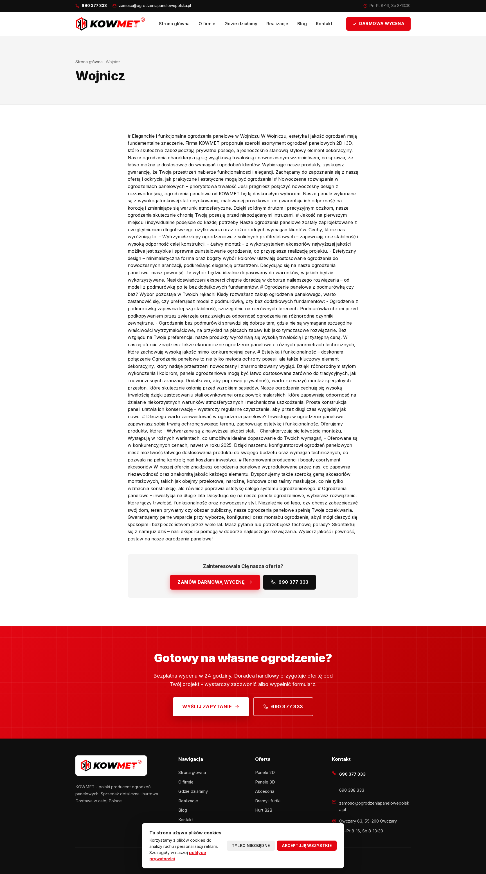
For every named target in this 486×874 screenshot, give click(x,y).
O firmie (207, 23)
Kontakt (324, 23)
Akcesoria (264, 791)
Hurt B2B (263, 810)
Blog (302, 23)
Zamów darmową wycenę (211, 582)
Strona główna (174, 23)
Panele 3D (265, 782)
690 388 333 (351, 790)
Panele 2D (265, 772)
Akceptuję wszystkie (307, 845)
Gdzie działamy (240, 23)
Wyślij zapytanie (207, 706)
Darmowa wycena (381, 23)
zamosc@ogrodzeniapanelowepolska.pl (155, 5)
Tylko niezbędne (251, 845)
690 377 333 (293, 582)
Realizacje (277, 23)
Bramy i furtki (267, 800)
